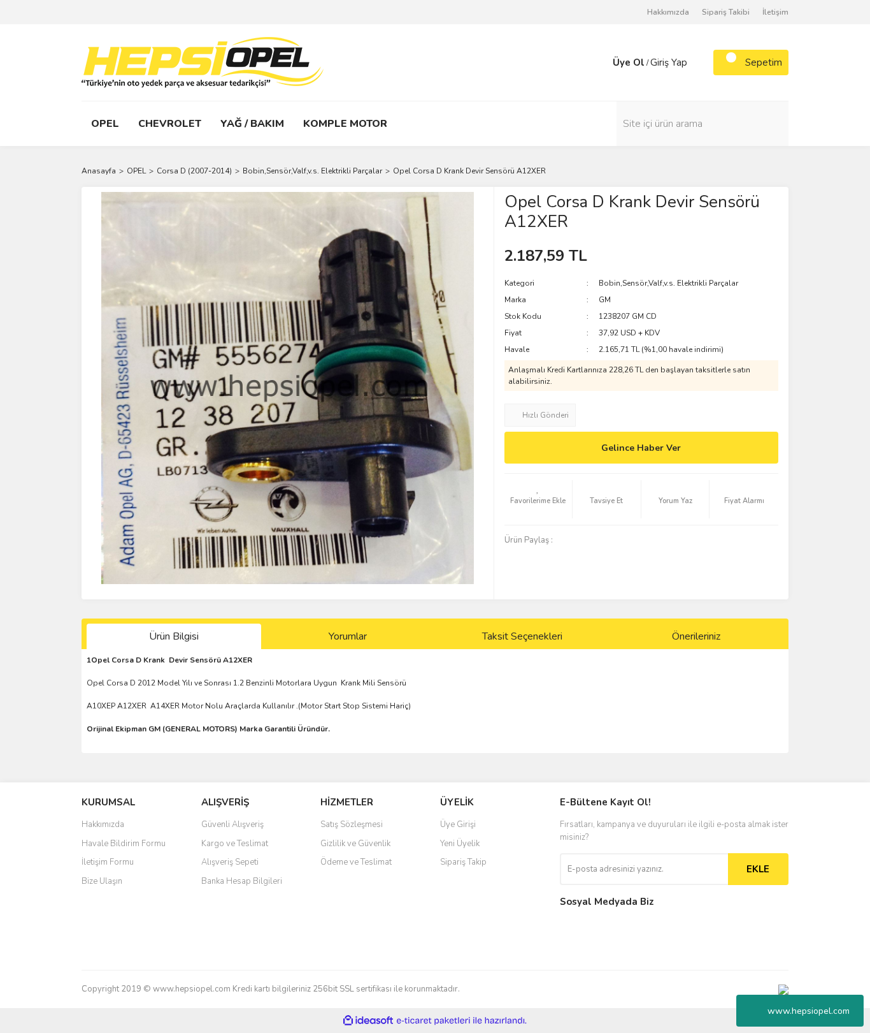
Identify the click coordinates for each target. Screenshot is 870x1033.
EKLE (757, 869)
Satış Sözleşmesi (351, 824)
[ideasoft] (368, 1021)
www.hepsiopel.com (808, 1011)
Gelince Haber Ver (641, 448)
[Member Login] (600, 62)
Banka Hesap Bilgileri (241, 881)
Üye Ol (629, 62)
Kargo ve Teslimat (234, 843)
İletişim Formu (108, 862)
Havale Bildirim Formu (124, 843)
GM (605, 300)
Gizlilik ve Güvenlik (355, 843)
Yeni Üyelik (460, 843)
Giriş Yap (668, 62)
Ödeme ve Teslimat (356, 862)
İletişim (775, 12)
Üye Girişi (458, 824)
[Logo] (203, 62)
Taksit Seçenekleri (522, 636)
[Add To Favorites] (538, 499)
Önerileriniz (696, 636)
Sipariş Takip (463, 862)
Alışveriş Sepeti (230, 862)
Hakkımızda (668, 12)
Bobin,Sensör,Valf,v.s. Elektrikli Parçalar (668, 283)
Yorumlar (348, 636)
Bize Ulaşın (102, 881)
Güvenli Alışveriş (232, 824)
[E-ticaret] (433, 1021)
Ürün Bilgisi (174, 636)
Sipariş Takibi (726, 12)
